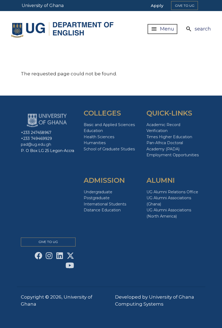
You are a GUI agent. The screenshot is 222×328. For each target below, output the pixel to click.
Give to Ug (184, 6)
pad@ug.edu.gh (36, 144)
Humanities (95, 142)
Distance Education (102, 210)
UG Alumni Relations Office (172, 192)
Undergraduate (98, 192)
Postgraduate (97, 197)
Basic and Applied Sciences (109, 124)
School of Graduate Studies (109, 149)
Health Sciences (99, 136)
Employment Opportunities (172, 155)
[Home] (63, 29)
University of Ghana (43, 5)
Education (93, 130)
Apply (157, 5)
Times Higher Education (169, 136)
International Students (105, 204)
